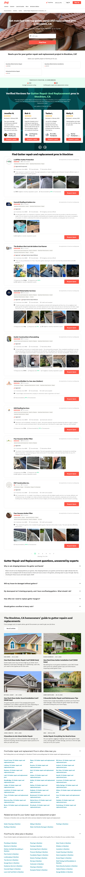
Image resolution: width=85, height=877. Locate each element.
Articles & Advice (34, 6)
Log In (68, 2)
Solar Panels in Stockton (63, 843)
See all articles (11, 628)
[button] (20, 182)
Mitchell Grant (9, 695)
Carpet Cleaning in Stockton (64, 852)
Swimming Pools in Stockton (38, 849)
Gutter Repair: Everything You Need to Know (59, 736)
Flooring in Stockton (36, 843)
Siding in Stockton (35, 824)
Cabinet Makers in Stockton (64, 869)
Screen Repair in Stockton (64, 858)
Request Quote (71, 193)
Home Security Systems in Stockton (67, 866)
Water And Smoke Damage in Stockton (41, 827)
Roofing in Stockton (10, 827)
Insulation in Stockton (62, 849)
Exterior (12, 6)
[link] (5, 134)
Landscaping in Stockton (11, 857)
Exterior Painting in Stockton (38, 858)
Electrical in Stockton (10, 846)
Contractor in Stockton (37, 864)
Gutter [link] (20, 10)
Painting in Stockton (62, 824)
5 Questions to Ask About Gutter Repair (18, 736)
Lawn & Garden (20, 6)
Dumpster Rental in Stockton (38, 870)
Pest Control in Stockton (11, 854)
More (27, 6)
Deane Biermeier (48, 657)
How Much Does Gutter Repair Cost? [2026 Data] (21, 660)
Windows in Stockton (62, 846)
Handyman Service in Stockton (13, 866)
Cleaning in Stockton (36, 867)
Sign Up (76, 2)
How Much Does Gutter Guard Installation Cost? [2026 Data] (21, 699)
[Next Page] (54, 554)
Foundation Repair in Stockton (39, 855)
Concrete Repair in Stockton (12, 869)
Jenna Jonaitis (8, 733)
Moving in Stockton (36, 861)
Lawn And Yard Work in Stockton (14, 872)
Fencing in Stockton (36, 846)
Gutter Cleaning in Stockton (12, 824)
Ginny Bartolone (48, 695)
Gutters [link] (15, 10)
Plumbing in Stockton (10, 843)
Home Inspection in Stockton (64, 855)
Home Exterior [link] (7, 10)
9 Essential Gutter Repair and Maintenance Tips (60, 698)
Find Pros (42, 42)
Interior (6, 6)
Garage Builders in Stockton (64, 872)
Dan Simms (7, 657)
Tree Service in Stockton (11, 860)
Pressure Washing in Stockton (39, 852)
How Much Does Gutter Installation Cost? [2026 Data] (60, 661)
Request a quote (11, 139)
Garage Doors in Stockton (11, 863)
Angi (44, 733)
